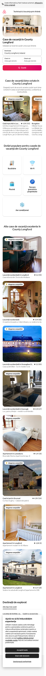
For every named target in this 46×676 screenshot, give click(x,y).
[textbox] (12, 61)
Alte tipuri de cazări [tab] (10, 607)
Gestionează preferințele (22, 662)
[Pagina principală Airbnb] (4, 11)
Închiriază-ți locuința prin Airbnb (27, 11)
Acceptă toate (22, 650)
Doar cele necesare (22, 656)
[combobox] (22, 53)
